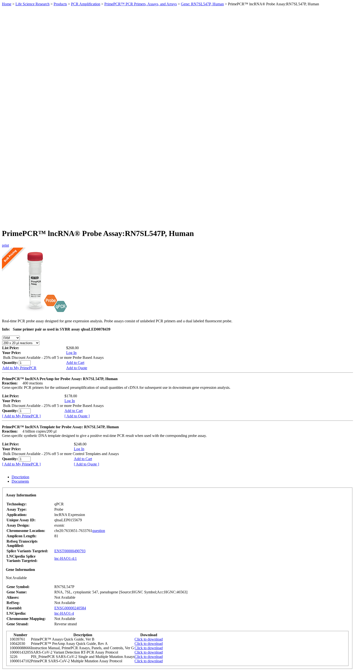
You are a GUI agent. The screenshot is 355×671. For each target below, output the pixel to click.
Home (6, 4)
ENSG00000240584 (70, 608)
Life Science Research (32, 4)
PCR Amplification (85, 4)
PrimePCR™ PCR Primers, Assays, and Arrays (140, 4)
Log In (71, 353)
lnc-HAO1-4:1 (65, 558)
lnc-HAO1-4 (64, 613)
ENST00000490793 (69, 551)
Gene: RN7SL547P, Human (202, 4)
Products (60, 4)
